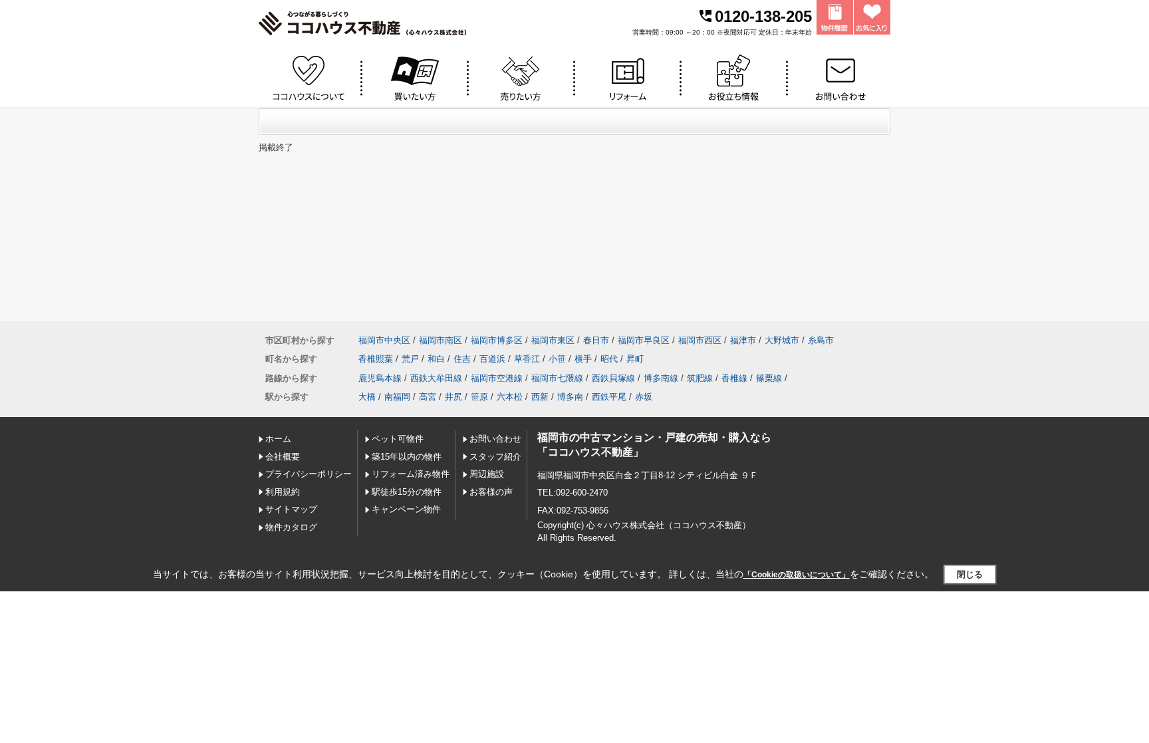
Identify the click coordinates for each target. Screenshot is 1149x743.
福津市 (743, 340)
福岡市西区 (699, 340)
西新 (540, 397)
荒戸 (410, 359)
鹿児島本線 (380, 378)
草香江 (527, 359)
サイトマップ (291, 509)
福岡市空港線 (497, 378)
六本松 (510, 397)
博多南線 (661, 378)
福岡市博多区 (497, 340)
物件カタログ (291, 527)
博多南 (570, 397)
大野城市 (782, 340)
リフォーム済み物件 (410, 474)
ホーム (278, 439)
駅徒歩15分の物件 (407, 492)
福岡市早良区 (644, 340)
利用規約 (282, 492)
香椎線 (734, 378)
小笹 (557, 359)
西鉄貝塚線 (613, 378)
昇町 (635, 359)
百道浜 (492, 359)
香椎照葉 (375, 359)
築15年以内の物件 (407, 457)
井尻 (453, 397)
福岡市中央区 (384, 340)
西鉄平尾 (609, 397)
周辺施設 (486, 474)
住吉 (462, 359)
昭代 (609, 359)
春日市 (596, 340)
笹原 (479, 397)
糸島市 (821, 340)
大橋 (367, 397)
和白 (436, 359)
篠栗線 (769, 378)
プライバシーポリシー (308, 474)
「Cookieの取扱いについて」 (796, 574)
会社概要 (282, 457)
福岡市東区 (552, 340)
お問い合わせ (495, 439)
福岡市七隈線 (557, 378)
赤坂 (643, 397)
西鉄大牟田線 (436, 378)
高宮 (427, 397)
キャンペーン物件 (406, 509)
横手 (583, 359)
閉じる (970, 574)
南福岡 (397, 397)
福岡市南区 (440, 340)
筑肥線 (700, 378)
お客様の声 (491, 492)
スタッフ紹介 (495, 457)
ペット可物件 (398, 439)
